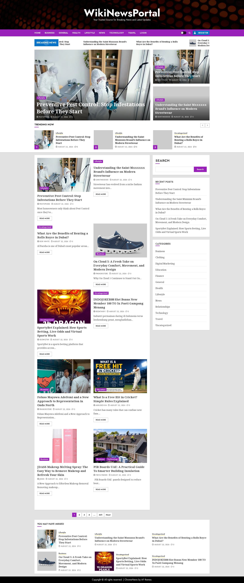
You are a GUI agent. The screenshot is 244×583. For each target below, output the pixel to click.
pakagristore (102, 274)
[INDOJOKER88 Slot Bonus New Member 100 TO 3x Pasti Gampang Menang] (120, 293)
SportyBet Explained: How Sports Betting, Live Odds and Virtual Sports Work (62, 331)
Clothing (160, 257)
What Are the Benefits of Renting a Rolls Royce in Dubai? (129, 140)
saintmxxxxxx (163, 117)
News (102, 32)
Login (143, 32)
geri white (45, 241)
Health (76, 32)
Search (162, 160)
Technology (116, 32)
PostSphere (44, 117)
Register (203, 32)
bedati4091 (101, 312)
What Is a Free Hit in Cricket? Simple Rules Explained (115, 399)
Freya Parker (101, 475)
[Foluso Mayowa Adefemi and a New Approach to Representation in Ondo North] (64, 376)
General (63, 32)
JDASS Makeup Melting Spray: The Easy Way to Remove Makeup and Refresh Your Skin (62, 471)
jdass (42, 479)
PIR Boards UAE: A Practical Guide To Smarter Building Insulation (118, 469)
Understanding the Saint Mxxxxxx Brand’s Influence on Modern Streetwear (181, 109)
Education (101, 389)
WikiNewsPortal (122, 13)
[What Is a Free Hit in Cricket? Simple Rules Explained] (120, 376)
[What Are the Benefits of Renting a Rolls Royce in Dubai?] (103, 139)
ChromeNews (131, 579)
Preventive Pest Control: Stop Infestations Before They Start (91, 108)
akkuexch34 (101, 405)
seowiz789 (44, 340)
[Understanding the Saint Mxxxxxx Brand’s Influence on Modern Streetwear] (44, 139)
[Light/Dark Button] (183, 32)
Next (108, 514)
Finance (159, 275)
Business (50, 32)
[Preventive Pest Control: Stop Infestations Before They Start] (92, 85)
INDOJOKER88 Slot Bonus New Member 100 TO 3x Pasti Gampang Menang (118, 303)
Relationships (162, 306)
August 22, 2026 (60, 117)
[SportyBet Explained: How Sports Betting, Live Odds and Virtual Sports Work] (64, 307)
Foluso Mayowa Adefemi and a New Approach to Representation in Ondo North (63, 401)
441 (100, 514)
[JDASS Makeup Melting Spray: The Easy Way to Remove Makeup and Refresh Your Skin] (64, 446)
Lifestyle (90, 32)
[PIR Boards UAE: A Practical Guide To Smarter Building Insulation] (120, 446)
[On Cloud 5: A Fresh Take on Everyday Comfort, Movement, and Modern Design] (162, 139)
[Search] (189, 33)
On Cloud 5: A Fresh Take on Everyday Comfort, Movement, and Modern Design (190, 140)
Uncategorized (121, 133)
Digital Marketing (165, 263)
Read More (45, 218)
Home (37, 32)
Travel (132, 32)
